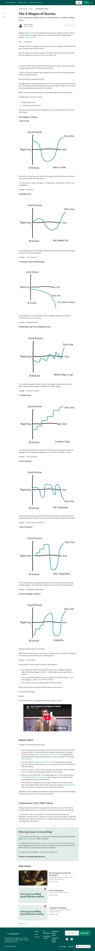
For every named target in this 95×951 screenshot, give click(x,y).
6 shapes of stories (68, 785)
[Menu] (92, 2)
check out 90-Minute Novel (50, 843)
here (55, 852)
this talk (24, 772)
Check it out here (30, 37)
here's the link (26, 759)
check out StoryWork (30, 839)
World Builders (23, 9)
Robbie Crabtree (30, 33)
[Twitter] (67, 939)
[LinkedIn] (72, 939)
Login (79, 2)
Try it (86, 2)
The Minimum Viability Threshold (33, 777)
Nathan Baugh (28, 24)
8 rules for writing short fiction (43, 762)
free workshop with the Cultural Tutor (48, 754)
